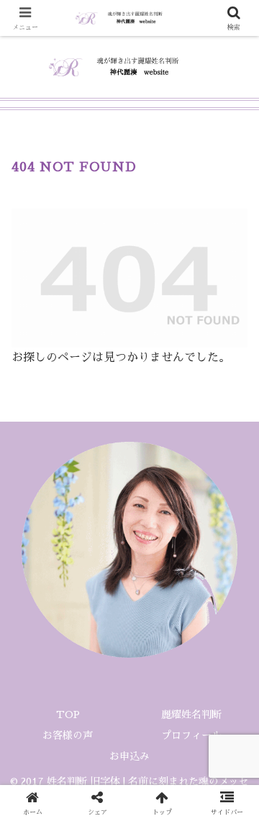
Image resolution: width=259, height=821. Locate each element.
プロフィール (196, 735)
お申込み (129, 756)
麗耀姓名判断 (191, 714)
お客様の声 (67, 735)
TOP (68, 714)
